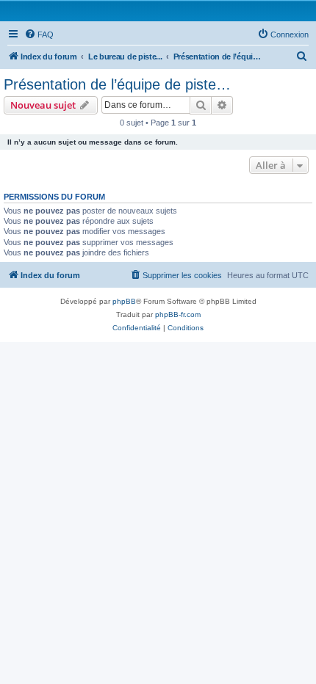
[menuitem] (39, 34)
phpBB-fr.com (178, 314)
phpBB (124, 301)
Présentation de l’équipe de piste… (117, 84)
